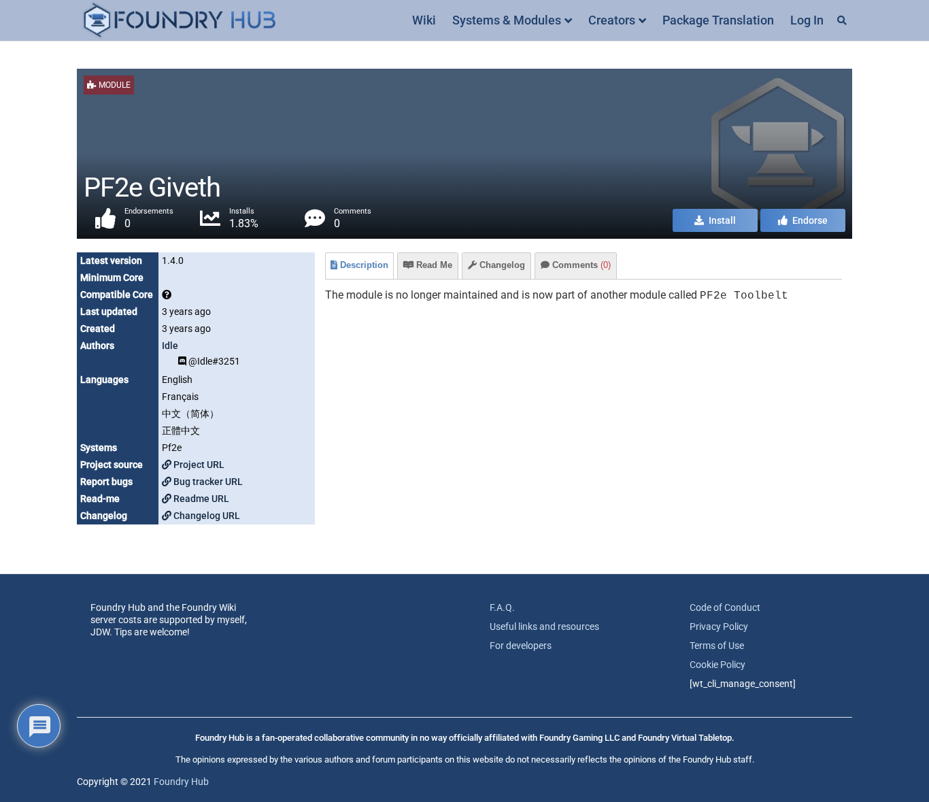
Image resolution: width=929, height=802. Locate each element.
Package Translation (718, 20)
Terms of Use (717, 645)
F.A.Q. (502, 607)
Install (721, 220)
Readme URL (200, 498)
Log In (807, 20)
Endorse (809, 220)
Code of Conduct (725, 607)
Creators (611, 20)
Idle (170, 345)
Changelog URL (205, 515)
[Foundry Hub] (179, 20)
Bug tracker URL (207, 481)
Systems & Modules (506, 20)
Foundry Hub (181, 781)
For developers (521, 645)
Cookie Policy (717, 664)
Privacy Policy (719, 626)
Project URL (197, 464)
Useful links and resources (544, 626)
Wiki (424, 20)
